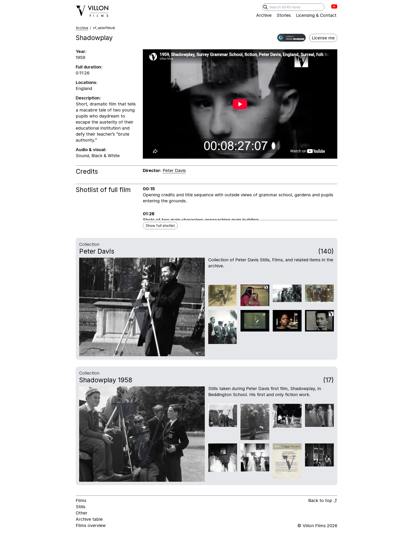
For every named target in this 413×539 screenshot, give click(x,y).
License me (323, 37)
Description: (88, 98)
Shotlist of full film (103, 190)
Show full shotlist (160, 225)
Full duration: (89, 67)
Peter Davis (174, 170)
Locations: (86, 82)
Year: (81, 51)
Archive (82, 28)
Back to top (322, 500)
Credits (87, 171)
